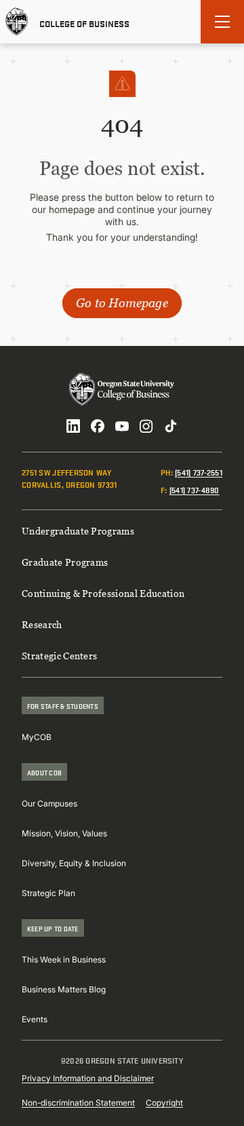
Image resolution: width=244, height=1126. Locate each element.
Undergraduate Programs (78, 531)
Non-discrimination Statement (78, 1103)
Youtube (122, 426)
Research (42, 624)
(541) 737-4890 (194, 489)
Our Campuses (49, 803)
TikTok (171, 426)
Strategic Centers (59, 655)
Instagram (146, 426)
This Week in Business (64, 959)
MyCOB (37, 737)
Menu (222, 21)
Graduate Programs (65, 562)
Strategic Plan (48, 893)
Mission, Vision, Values (64, 833)
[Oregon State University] (16, 21)
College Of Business (84, 22)
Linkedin (73, 426)
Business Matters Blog (64, 989)
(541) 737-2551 (198, 471)
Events (34, 1019)
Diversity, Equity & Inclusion (74, 863)
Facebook (97, 426)
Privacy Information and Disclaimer (88, 1078)
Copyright (164, 1103)
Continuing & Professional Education (103, 593)
